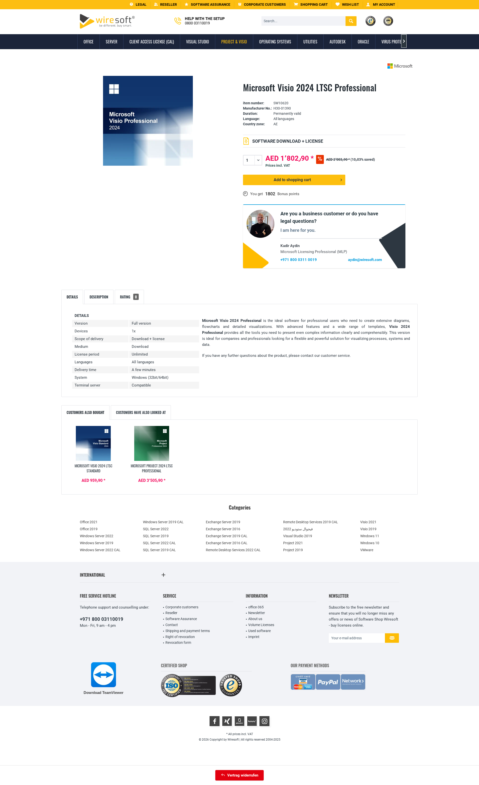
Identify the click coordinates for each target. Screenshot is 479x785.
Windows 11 (369, 536)
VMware (366, 550)
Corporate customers (181, 607)
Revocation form (178, 643)
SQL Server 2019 (156, 536)
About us (255, 619)
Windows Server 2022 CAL (100, 550)
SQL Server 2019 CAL (159, 550)
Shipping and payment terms (187, 631)
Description (99, 296)
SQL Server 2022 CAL (159, 543)
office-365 (256, 607)
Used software (259, 631)
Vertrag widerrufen (242, 775)
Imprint (253, 637)
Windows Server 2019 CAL (163, 522)
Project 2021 (293, 543)
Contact (171, 625)
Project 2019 (293, 550)
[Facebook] (215, 721)
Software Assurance (181, 619)
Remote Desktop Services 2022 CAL (233, 550)
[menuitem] (311, 4)
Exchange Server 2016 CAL (226, 543)
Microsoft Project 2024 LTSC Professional (152, 468)
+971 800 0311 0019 (298, 260)
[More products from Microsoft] (399, 66)
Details (72, 296)
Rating (128, 296)
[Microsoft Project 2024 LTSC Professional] (151, 443)
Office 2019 (89, 529)
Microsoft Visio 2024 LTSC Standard (93, 468)
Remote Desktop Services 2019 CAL (310, 522)
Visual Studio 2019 (297, 536)
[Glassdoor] (239, 721)
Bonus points (288, 194)
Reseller (171, 613)
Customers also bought (85, 412)
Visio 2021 (368, 522)
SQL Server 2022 (156, 529)
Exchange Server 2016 (223, 529)
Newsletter (256, 613)
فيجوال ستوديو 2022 (298, 529)
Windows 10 (369, 543)
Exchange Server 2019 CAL (226, 536)
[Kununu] (252, 721)
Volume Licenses (261, 625)
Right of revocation (180, 637)
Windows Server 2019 (96, 543)
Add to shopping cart (292, 179)
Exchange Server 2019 (223, 522)
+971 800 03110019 (101, 619)
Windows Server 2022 (96, 536)
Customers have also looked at (141, 412)
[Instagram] (264, 721)
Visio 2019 (368, 529)
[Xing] (227, 721)
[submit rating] (324, 95)
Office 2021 (89, 522)
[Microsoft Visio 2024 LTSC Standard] (93, 443)
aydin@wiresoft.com (365, 260)
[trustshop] (231, 685)
